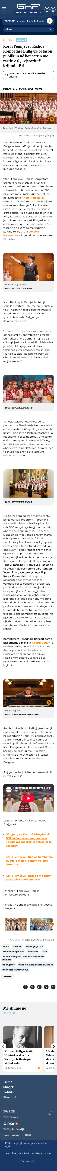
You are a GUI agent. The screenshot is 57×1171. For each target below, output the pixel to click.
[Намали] (52, 136)
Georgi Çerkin (41, 642)
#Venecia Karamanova (15, 969)
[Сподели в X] (32, 986)
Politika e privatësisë (17, 1153)
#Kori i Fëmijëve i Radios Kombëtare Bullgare (22, 958)
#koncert (32, 951)
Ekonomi (9, 1097)
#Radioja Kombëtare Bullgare (35, 964)
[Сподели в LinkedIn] (39, 986)
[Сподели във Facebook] (25, 986)
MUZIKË (8, 39)
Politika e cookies (41, 1153)
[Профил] (53, 9)
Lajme (7, 1082)
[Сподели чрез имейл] (53, 986)
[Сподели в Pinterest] (46, 986)
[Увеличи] (47, 136)
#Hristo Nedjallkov (13, 951)
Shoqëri (8, 1087)
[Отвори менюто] (4, 9)
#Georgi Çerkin (34, 946)
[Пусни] (50, 21)
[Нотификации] (47, 9)
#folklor (17, 946)
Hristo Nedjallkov (33, 197)
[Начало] (28, 6)
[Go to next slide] (52, 924)
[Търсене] (50, 29)
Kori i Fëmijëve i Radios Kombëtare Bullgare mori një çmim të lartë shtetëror (29, 861)
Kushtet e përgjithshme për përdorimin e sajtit (27, 1145)
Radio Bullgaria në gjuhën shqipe (27, 75)
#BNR (5, 946)
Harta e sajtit (28, 1161)
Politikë (8, 1092)
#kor (44, 951)
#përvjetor (8, 964)
